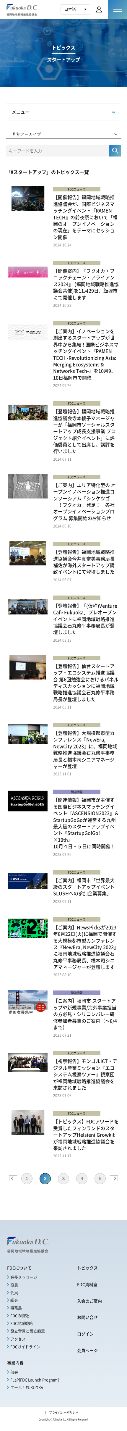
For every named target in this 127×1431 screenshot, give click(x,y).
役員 (14, 1285)
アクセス (18, 1339)
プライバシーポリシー (64, 1412)
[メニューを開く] (117, 9)
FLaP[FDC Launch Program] (34, 1379)
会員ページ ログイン (99, 9)
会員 (14, 1292)
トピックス (87, 1268)
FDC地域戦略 (21, 1323)
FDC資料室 (87, 1284)
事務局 (16, 1308)
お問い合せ (87, 1317)
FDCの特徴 (19, 1315)
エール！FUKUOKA (26, 1387)
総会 (14, 1300)
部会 (14, 1372)
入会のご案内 (89, 1301)
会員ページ (87, 1350)
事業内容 (15, 1363)
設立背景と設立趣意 (27, 1331)
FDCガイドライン (25, 1346)
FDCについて (19, 1268)
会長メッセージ (23, 1277)
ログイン (85, 1334)
